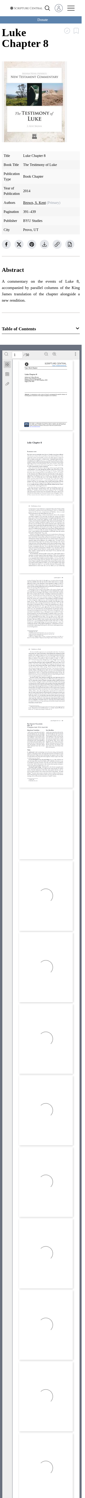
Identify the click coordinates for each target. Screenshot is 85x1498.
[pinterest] (31, 244)
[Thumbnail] (7, 364)
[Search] (6, 354)
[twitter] (19, 244)
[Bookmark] (7, 374)
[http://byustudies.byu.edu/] (35, 426)
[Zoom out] (46, 354)
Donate (42, 20)
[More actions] (75, 354)
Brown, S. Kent (34, 203)
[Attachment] (7, 383)
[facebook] (6, 244)
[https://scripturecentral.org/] (59, 365)
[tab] (7, 365)
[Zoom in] (54, 354)
